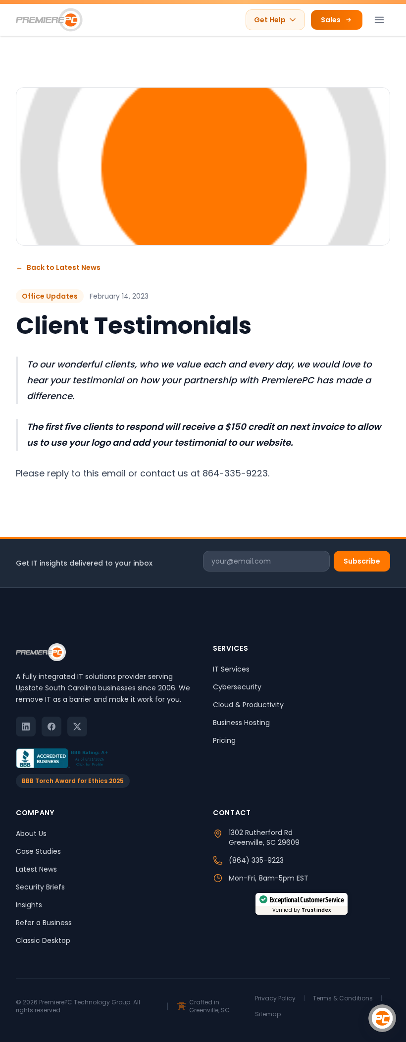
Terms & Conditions (343, 998)
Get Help (270, 20)
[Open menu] (379, 20)
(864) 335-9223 (256, 860)
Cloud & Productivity (248, 705)
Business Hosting (241, 723)
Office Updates (50, 296)
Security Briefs (40, 887)
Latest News (36, 869)
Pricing (224, 740)
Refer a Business (44, 923)
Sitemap (268, 1014)
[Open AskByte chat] (382, 1018)
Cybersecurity (237, 687)
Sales (331, 20)
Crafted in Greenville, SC (209, 1006)
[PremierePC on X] (77, 726)
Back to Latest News (58, 267)
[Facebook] (51, 726)
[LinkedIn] (26, 726)
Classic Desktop (43, 940)
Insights (29, 905)
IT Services (231, 669)
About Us (31, 833)
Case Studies (38, 851)
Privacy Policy (275, 998)
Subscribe (362, 561)
